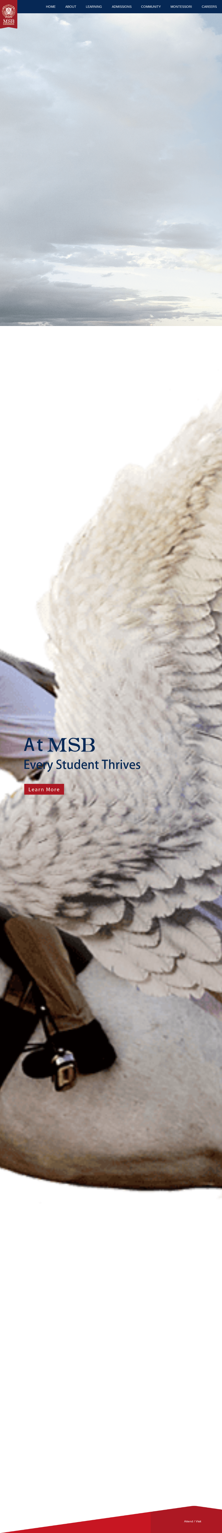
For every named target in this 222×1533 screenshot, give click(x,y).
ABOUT (70, 6)
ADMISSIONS (122, 6)
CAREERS (209, 6)
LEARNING (94, 6)
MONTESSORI (181, 6)
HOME (51, 6)
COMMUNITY (151, 6)
